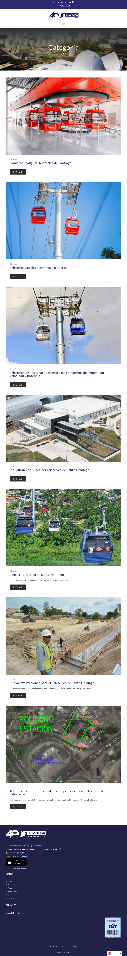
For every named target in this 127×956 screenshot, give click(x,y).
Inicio (10, 881)
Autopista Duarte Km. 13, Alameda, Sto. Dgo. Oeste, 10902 (32, 849)
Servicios (12, 888)
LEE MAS (17, 172)
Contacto (12, 895)
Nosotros (12, 885)
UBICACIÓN (65, 6)
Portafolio (12, 891)
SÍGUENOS (61, 2)
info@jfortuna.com (19, 856)
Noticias (11, 898)
